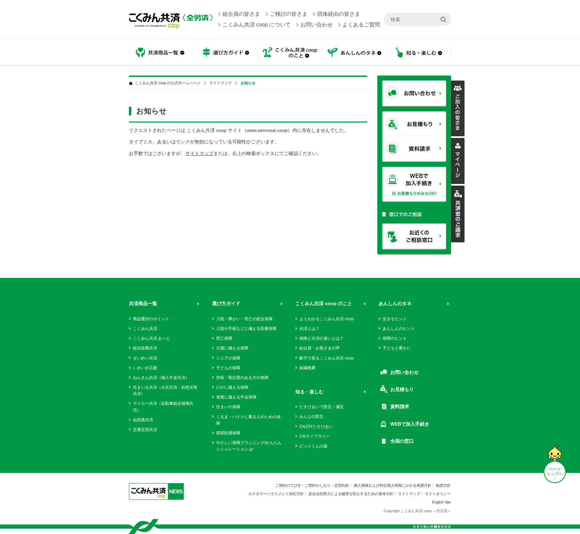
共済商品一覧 (143, 303)
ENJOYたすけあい (316, 426)
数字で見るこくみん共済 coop (326, 358)
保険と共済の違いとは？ (321, 338)
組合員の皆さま (241, 14)
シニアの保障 (228, 358)
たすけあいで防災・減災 (321, 406)
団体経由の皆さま (338, 14)
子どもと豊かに (397, 348)
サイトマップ (220, 83)
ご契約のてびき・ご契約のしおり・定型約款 (312, 485)
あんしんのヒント (399, 328)
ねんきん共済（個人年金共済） (161, 377)
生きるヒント (395, 319)
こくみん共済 (145, 328)
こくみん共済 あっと (151, 338)
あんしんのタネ (354, 53)
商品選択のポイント (151, 319)
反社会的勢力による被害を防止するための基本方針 (350, 494)
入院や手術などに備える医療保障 (246, 328)
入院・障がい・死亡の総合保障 (244, 319)
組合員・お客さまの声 (319, 348)
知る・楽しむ (309, 391)
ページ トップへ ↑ (555, 474)
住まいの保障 (228, 406)
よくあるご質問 (361, 25)
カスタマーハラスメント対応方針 (276, 494)
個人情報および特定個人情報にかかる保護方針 (392, 485)
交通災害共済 (145, 429)
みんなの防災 (311, 416)
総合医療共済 (145, 348)
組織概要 (307, 368)
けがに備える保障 (232, 387)
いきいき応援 (145, 368)
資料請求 (399, 406)
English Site (441, 502)
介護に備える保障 (232, 348)
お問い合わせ (316, 25)
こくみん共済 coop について (257, 25)
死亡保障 (224, 338)
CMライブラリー (314, 436)
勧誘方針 (443, 485)
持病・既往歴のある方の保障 (242, 377)
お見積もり (402, 389)
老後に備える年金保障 (236, 397)
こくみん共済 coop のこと (323, 303)
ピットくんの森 (313, 446)
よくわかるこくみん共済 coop (326, 319)
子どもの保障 (228, 368)
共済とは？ (309, 328)
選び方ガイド (226, 303)
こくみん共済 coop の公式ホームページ (167, 83)
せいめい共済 (145, 358)
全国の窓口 (402, 441)
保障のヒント (395, 338)
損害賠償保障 (228, 433)
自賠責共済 (143, 420)
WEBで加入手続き (409, 424)
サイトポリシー (438, 494)
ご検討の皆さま (288, 14)
